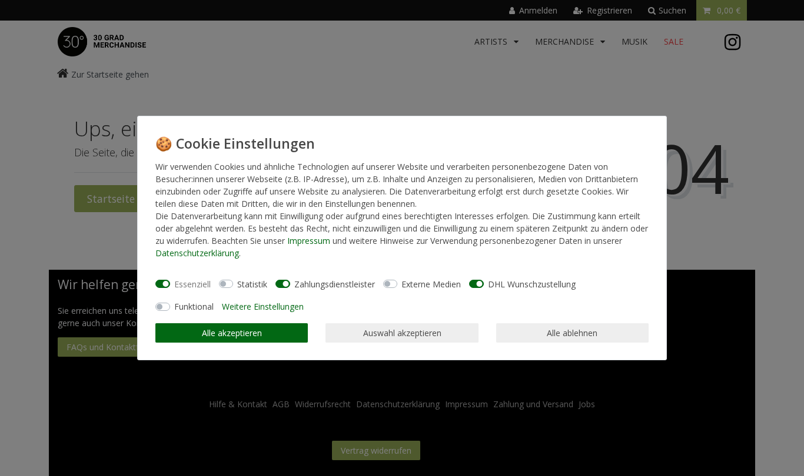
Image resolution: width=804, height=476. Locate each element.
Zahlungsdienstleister (334, 284)
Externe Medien (431, 284)
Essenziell (192, 284)
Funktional (194, 306)
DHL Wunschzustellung (532, 284)
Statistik (252, 284)
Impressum (308, 240)
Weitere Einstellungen (263, 306)
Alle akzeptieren (232, 332)
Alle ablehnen (572, 332)
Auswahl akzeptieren (402, 332)
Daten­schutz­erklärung (197, 253)
